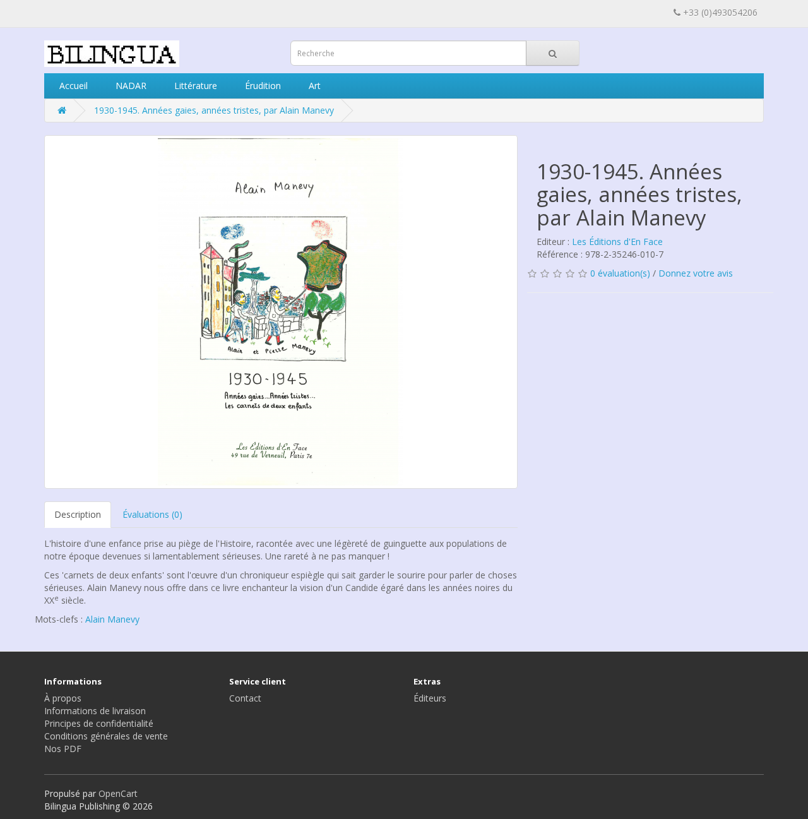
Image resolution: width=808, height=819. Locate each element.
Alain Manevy (112, 619)
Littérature (194, 86)
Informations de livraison (95, 711)
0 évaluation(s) (620, 273)
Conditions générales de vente (106, 736)
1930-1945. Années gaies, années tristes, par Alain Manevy (214, 110)
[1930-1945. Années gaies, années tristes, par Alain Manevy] (281, 312)
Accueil (72, 86)
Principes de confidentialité (98, 723)
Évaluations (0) (152, 514)
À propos (62, 698)
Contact (245, 698)
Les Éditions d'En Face (617, 242)
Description (77, 514)
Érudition (261, 86)
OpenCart (118, 793)
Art (313, 86)
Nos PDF (62, 749)
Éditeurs (429, 698)
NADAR (129, 86)
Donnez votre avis (695, 273)
